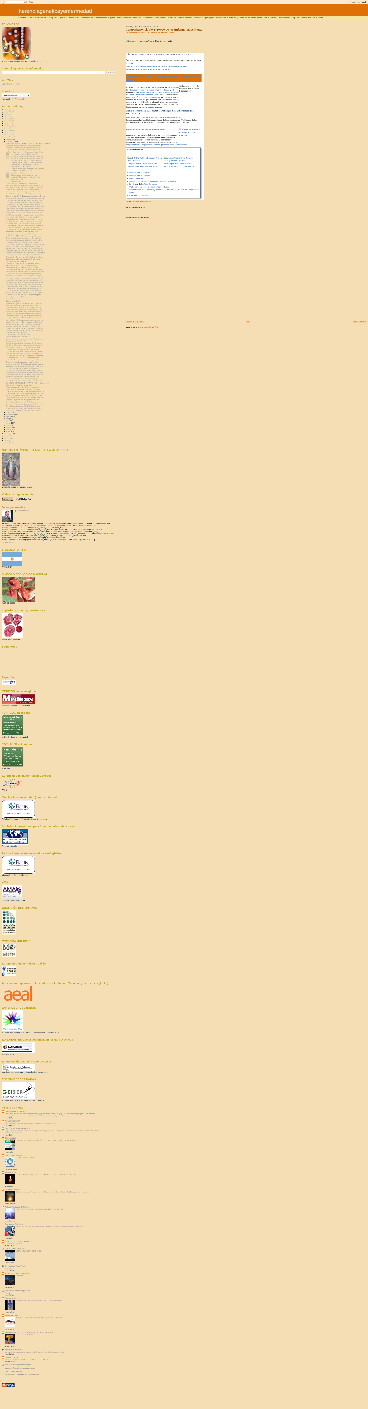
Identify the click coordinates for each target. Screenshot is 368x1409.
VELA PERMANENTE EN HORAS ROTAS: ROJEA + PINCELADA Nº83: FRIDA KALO (46, 1175)
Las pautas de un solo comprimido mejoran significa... (24, 229)
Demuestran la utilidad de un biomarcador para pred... (24, 410)
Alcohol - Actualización (13, 299)
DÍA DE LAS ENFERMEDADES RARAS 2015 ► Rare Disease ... (28, 383)
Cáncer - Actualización (13, 301)
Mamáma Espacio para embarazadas (20, 1368)
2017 (6, 130)
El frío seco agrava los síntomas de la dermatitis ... (23, 368)
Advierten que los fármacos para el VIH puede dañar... (24, 248)
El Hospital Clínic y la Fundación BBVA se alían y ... (23, 242)
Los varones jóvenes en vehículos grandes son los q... (25, 278)
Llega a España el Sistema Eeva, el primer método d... (24, 307)
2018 (6, 128)
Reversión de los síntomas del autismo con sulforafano (25, 271)
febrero (9, 429)
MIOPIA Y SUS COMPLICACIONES (28, 1251)
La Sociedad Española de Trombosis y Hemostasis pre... (25, 244)
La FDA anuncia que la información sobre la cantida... (24, 215)
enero (8, 431)
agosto (8, 417)
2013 (6, 434)
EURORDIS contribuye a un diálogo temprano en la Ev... (25, 391)
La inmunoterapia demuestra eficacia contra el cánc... (24, 240)
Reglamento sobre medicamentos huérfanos (149, 90)
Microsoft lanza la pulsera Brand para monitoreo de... (24, 190)
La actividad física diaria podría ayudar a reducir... (23, 217)
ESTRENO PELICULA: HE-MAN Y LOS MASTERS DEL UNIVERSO (40, 1209)
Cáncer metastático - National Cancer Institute (22, 267)
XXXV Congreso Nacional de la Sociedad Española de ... (25, 366)
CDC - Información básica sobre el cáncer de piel (23, 177)
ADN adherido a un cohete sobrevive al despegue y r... (25, 326)
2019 (6, 126)
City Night (19, 1276)
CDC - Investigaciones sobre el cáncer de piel (22, 154)
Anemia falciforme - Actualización (17, 297)
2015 (6, 135)
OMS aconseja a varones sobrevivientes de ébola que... (25, 206)
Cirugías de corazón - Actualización (18, 337)
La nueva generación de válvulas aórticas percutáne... (25, 364)
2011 (6, 438)
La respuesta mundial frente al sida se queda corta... (24, 227)
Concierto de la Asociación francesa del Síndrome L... (24, 389)
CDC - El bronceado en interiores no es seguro (22, 175)
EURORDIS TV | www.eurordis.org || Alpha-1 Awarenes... (26, 381)
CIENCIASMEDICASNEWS (15, 1111)
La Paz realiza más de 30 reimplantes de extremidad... (25, 152)
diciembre (9, 139)
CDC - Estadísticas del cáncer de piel (19, 171)
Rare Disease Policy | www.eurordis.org (19, 385)
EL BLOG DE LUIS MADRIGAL (17, 1241)
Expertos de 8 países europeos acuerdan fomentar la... (25, 404)
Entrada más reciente (135, 322)
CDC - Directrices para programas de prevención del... (25, 156)
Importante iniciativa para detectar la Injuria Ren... (23, 377)
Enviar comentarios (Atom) (149, 327)
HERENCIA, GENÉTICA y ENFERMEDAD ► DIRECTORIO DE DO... (30, 143)
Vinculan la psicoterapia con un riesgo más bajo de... (24, 276)
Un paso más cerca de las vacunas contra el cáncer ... (25, 330)
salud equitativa (23, 511)
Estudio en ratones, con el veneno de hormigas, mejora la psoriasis (39, 1317)
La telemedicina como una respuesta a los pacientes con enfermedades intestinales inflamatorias (49, 1226)
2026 (6, 110)
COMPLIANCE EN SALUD (25, 1157)
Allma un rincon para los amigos (18, 1365)
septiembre (10, 414)
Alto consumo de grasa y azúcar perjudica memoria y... (25, 187)
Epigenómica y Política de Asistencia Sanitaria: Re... (24, 387)
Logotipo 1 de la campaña (139, 173)
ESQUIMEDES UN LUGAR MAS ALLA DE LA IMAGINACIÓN (29, 1333)
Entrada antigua (359, 322)
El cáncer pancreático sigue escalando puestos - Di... (24, 395)
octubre (9, 412)
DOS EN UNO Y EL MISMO (14, 1243)
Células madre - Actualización (16, 341)
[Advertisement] (147, 300)
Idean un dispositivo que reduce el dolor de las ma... (24, 408)
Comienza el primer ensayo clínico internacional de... (24, 316)
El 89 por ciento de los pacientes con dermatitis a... (23, 238)
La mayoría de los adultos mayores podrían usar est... (25, 286)
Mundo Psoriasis (12, 1315)
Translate (21, 99)
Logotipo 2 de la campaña (139, 175)
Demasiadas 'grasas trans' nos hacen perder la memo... (25, 251)
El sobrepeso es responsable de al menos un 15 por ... (25, 309)
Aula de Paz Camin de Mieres (17, 1207)
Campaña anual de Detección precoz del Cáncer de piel (25, 253)
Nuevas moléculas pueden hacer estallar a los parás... (25, 246)
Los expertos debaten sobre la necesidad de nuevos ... (25, 269)
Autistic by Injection (13, 1298)
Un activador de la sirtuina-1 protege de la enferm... (23, 347)
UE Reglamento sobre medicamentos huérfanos (149, 187)
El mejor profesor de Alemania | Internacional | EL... (23, 183)
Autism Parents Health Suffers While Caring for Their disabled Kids (39, 1300)
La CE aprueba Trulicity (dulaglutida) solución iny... (23, 234)
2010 (6, 440)
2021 (6, 121)
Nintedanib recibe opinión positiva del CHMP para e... (24, 343)
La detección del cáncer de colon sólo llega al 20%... (24, 150)
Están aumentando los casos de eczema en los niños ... (25, 292)
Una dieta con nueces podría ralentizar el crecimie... (24, 314)
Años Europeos (150, 184)
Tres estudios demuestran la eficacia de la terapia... (24, 257)
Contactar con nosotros (139, 196)
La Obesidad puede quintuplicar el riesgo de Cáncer (24, 351)
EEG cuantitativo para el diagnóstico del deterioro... (23, 349)
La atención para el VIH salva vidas (18, 334)
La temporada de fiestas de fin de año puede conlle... (24, 274)
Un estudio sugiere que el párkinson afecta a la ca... (24, 148)
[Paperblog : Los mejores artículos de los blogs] (9, 684)
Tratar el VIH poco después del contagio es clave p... (24, 360)
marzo (8, 427)
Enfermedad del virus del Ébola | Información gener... (24, 295)
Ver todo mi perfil (8, 543)
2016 (6, 132)
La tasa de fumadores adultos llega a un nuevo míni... (24, 200)
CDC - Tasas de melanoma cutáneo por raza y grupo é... (25, 169)
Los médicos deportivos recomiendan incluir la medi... (24, 370)
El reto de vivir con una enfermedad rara (145, 129)
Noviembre (9, 1268)
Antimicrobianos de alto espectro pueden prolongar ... (24, 145)
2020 (6, 123)
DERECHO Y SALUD (13, 1155)
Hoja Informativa (136, 178)
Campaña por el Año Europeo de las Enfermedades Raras (150, 32)
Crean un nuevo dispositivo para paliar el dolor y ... (23, 362)
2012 (6, 436)
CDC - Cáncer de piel (13, 181)
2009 (6, 443)
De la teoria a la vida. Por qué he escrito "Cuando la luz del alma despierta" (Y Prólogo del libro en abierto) (52, 1192)
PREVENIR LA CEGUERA (15, 1249)
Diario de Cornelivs (13, 1190)
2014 (6, 137)
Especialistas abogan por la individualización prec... (23, 402)
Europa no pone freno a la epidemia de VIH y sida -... (24, 259)
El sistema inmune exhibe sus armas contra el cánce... (25, 374)
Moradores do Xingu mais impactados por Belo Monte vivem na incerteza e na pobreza (35, 1352)
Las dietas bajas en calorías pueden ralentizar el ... (23, 358)
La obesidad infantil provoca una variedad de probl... (24, 280)
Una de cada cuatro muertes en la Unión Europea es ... (25, 353)
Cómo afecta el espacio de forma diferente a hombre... (25, 194)
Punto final (8, 1293)
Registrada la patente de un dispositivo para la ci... (23, 400)
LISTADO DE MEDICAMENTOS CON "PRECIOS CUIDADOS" (27, 1359)
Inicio (248, 322)
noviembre (10, 141)
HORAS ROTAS (11, 1172)
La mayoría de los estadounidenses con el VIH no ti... (24, 219)
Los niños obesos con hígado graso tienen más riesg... (25, 356)
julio (7, 419)
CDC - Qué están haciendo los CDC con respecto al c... (25, 160)
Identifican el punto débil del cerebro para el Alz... (23, 232)
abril (7, 425)
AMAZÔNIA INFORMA (14, 1350)
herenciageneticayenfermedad (55, 11)
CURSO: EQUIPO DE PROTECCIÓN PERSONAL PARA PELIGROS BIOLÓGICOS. (45, 1140)
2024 (6, 114)
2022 (6, 119)
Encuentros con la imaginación (17, 1291)
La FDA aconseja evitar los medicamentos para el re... (24, 202)
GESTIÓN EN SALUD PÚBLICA (17, 1128)
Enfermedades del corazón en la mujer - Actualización (24, 339)
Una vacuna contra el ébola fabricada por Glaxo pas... (24, 303)
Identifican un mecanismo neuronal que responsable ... (25, 311)
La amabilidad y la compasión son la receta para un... (24, 288)
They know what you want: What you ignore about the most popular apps (30, 1123)
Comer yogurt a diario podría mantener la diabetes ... (24, 208)
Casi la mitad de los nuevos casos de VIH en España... (25, 397)
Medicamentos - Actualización (16, 332)
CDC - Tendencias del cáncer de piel (18, 166)
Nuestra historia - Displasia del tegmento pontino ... (23, 379)
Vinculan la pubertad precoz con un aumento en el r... (24, 223)
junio (8, 421)
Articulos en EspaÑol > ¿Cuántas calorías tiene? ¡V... (24, 265)
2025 (6, 112)
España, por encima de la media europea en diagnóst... (25, 328)
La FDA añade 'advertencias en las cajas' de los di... (24, 290)
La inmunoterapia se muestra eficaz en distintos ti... (23, 255)
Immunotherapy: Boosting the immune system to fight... (25, 372)
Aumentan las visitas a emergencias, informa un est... (24, 213)
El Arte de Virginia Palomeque (17, 1273)
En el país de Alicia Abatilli (15, 1266)
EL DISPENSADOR (12, 1121)
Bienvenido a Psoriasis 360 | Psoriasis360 (22, 1375)
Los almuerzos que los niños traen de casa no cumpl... (25, 282)
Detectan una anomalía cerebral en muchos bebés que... (25, 210)
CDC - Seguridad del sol (14, 179)
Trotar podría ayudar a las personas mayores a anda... (25, 284)
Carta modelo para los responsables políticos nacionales (152, 181)
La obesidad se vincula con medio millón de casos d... (24, 204)
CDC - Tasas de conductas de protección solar (22, 164)
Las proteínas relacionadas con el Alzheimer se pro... (24, 320)
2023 (6, 116)
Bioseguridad (10, 1138)
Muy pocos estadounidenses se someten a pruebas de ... (26, 198)
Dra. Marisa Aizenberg (14, 1224)
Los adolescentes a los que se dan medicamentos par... (25, 221)
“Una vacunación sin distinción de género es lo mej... (24, 305)
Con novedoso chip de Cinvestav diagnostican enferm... (25, 196)
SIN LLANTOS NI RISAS (24, 1335)
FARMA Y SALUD (12, 1357)
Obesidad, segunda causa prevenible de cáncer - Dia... (25, 393)
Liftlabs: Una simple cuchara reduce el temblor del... (24, 322)
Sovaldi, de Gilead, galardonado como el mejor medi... (24, 345)
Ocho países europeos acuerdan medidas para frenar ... (25, 225)
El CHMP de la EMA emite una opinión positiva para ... (24, 236)
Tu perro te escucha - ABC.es (16, 261)
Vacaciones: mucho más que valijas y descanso (22, 263)
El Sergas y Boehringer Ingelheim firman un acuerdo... (24, 318)
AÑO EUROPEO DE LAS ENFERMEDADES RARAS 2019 (159, 54)
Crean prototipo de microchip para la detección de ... (24, 192)
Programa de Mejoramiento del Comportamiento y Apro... (25, 185)
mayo (8, 423)
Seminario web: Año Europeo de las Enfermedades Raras (154, 117)
